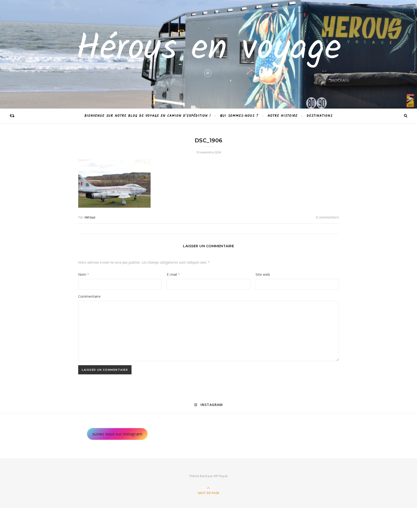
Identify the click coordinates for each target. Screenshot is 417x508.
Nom (83, 274)
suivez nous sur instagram (117, 434)
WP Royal (220, 476)
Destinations (320, 115)
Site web (263, 274)
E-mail (173, 274)
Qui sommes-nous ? (239, 115)
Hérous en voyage (208, 49)
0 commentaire (327, 217)
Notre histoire (283, 115)
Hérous (89, 217)
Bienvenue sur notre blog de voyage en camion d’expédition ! (147, 115)
